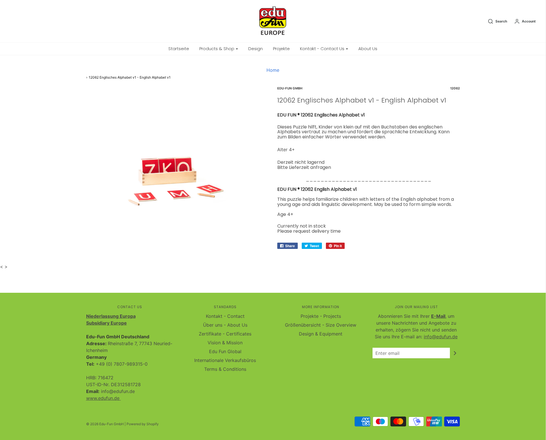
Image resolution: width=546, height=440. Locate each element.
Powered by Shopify (143, 424)
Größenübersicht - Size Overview (320, 325)
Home (272, 70)
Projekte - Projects (321, 316)
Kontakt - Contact (225, 316)
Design (255, 49)
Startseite (178, 49)
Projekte (281, 49)
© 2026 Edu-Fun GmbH (105, 424)
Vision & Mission (225, 342)
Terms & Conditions (225, 369)
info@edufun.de (441, 336)
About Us (367, 49)
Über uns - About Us (225, 325)
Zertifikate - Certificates (225, 334)
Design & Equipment (320, 334)
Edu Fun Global (225, 351)
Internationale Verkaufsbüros (225, 360)
